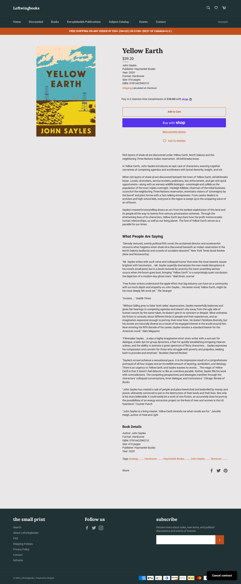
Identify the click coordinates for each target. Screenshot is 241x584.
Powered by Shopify (45, 578)
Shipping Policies (23, 543)
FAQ (15, 538)
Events (143, 22)
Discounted (36, 22)
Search (17, 527)
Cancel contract (222, 575)
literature (216, 458)
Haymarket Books (173, 458)
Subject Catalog (119, 22)
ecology (133, 458)
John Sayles (198, 458)
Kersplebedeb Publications (84, 22)
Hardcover (151, 458)
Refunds (18, 560)
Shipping (127, 88)
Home (17, 22)
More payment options (174, 132)
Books (55, 22)
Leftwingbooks (26, 8)
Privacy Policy (21, 549)
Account (223, 21)
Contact (161, 22)
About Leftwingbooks (25, 532)
